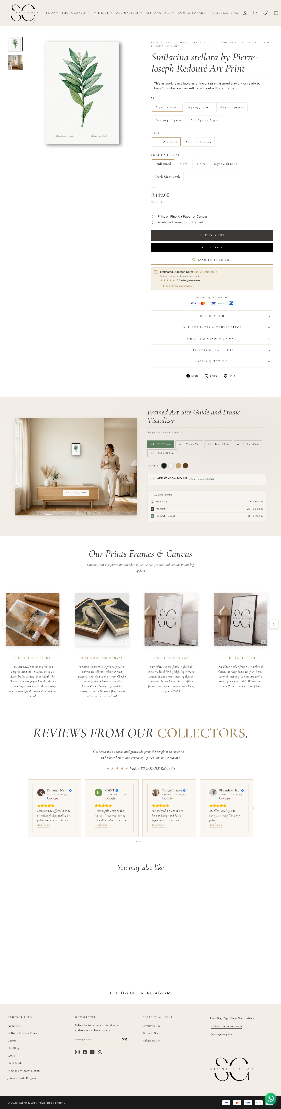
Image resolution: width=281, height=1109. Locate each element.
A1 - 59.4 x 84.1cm (168, 120)
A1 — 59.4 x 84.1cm (248, 444)
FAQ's (11, 1056)
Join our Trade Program (22, 1078)
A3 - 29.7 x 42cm (200, 107)
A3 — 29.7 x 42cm (189, 444)
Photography (74, 12)
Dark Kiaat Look (167, 176)
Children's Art (226, 12)
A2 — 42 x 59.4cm (218, 444)
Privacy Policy (151, 1026)
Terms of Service (153, 1033)
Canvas (12, 1040)
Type (155, 132)
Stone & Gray (161, 42)
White (200, 164)
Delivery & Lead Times (212, 350)
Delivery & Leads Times (22, 1033)
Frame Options (165, 154)
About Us (14, 1026)
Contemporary (191, 12)
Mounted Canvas (198, 142)
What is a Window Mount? (212, 338)
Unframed (163, 164)
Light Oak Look (225, 164)
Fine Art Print (166, 142)
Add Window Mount (172, 478)
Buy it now (212, 247)
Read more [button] (43, 825)
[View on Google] (41, 792)
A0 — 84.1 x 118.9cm (162, 453)
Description (212, 316)
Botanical (198, 42)
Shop (50, 12)
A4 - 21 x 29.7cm (167, 107)
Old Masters (127, 12)
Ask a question (212, 361)
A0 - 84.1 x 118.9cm (204, 120)
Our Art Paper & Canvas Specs (212, 327)
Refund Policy (151, 1040)
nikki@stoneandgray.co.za (226, 1026)
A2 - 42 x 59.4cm (232, 107)
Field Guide (15, 1063)
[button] (28, 808)
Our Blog (13, 1048)
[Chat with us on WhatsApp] (270, 1098)
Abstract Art (158, 12)
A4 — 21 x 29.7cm (161, 444)
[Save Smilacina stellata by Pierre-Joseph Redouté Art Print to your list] (65, 889)
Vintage (101, 12)
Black (183, 164)
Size (155, 98)
